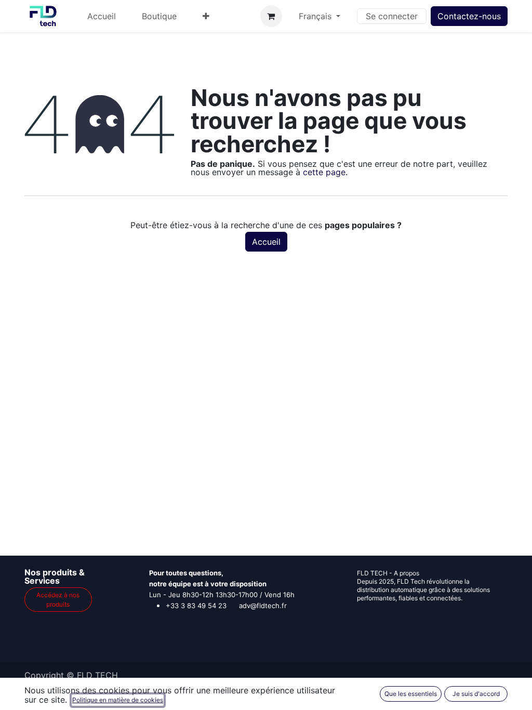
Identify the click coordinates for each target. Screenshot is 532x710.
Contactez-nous (469, 16)
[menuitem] (101, 16)
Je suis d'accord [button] (476, 694)
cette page (324, 172)
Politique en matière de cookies (117, 700)
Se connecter (392, 16)
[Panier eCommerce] (271, 16)
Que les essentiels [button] (410, 694)
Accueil (266, 241)
